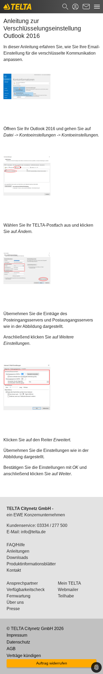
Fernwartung (18, 596)
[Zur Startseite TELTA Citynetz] (17, 6)
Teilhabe (66, 596)
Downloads (17, 557)
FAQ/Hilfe (16, 545)
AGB (11, 648)
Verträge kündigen (24, 655)
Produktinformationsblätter (31, 564)
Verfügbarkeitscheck (26, 589)
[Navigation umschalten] (97, 6)
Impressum (17, 635)
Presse (13, 608)
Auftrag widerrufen (51, 663)
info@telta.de (33, 532)
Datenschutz (18, 642)
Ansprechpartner (22, 583)
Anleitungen (18, 551)
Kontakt (14, 570)
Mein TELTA (69, 583)
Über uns (15, 602)
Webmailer (68, 589)
